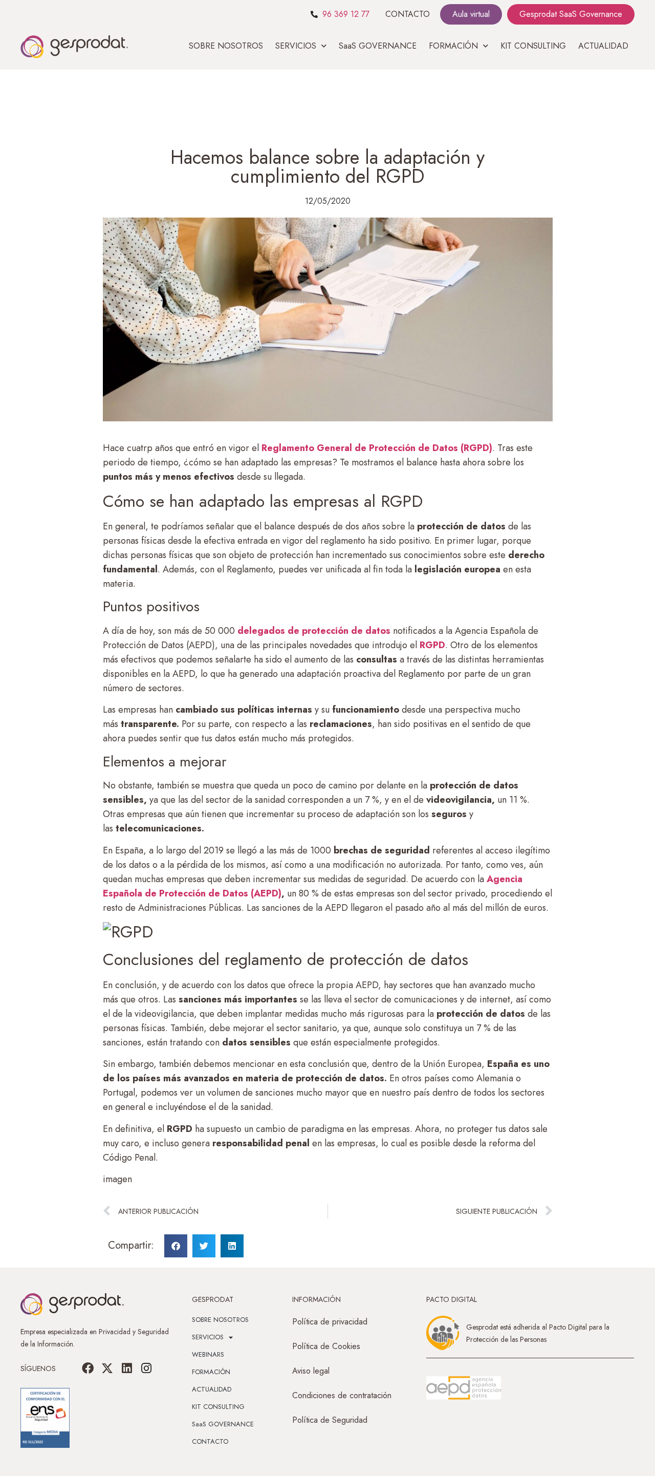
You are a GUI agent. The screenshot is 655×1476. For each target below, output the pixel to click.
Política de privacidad (329, 1322)
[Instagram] (146, 1368)
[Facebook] (88, 1368)
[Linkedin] (127, 1368)
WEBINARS (208, 1354)
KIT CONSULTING (533, 46)
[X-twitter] (107, 1368)
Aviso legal (311, 1371)
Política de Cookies (326, 1346)
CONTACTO (407, 14)
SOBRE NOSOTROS (226, 46)
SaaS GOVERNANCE (378, 46)
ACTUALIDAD (603, 46)
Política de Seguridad (329, 1420)
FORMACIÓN (211, 1372)
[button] (175, 1245)
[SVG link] (463, 1388)
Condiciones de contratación (341, 1395)
